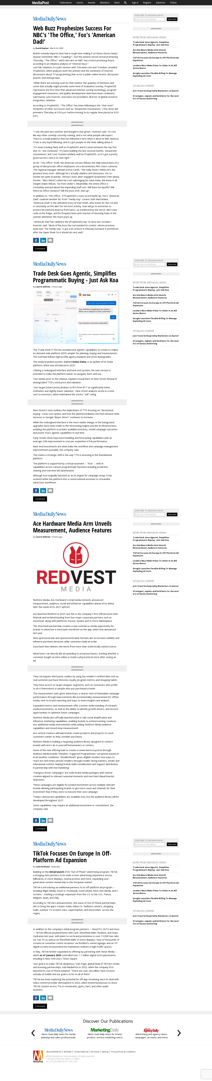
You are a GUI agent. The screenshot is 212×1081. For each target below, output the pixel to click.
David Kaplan (42, 48)
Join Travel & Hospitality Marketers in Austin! (156, 90)
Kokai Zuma (79, 361)
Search (125, 2)
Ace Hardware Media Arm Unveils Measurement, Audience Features (150, 51)
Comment (40, 248)
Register (147, 2)
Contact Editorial (81, 1051)
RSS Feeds (95, 1051)
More (117, 2)
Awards (91, 2)
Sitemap (105, 1051)
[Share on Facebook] (36, 240)
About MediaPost (53, 1051)
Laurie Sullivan (43, 286)
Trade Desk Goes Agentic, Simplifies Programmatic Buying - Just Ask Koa (151, 43)
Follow (173, 2)
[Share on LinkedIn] (43, 240)
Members (105, 2)
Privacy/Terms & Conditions (123, 1051)
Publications (66, 2)
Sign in (135, 2)
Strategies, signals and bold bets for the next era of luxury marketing (156, 97)
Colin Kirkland (43, 866)
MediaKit (67, 1051)
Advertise (160, 2)
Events (80, 2)
